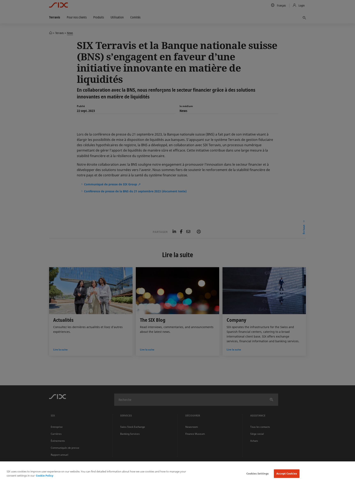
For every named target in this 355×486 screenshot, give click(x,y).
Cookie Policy (44, 475)
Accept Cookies (286, 473)
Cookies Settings (257, 473)
